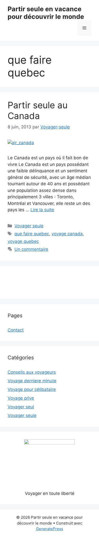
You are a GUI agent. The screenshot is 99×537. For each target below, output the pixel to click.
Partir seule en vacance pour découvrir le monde (46, 12)
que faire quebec (31, 233)
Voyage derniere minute (32, 380)
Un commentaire (31, 249)
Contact (16, 330)
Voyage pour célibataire (32, 389)
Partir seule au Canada (38, 110)
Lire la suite (42, 209)
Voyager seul (21, 406)
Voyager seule (28, 225)
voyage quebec (23, 241)
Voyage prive (21, 398)
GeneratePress (49, 528)
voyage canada (67, 233)
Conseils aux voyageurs (32, 372)
